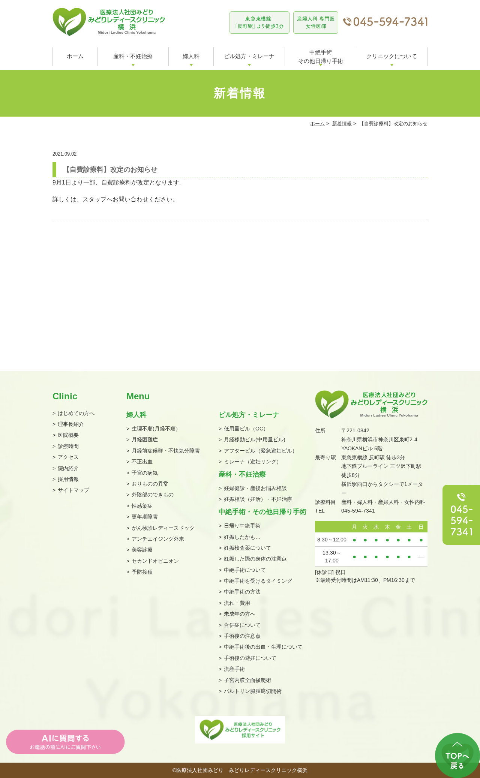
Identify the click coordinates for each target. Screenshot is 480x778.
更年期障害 (145, 517)
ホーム (75, 56)
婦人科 (191, 56)
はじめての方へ (76, 413)
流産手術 (234, 669)
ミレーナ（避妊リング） (253, 462)
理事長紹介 (71, 424)
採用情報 (68, 479)
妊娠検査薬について (247, 548)
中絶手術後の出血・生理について (263, 647)
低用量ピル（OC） (246, 429)
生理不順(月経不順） (156, 429)
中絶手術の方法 (242, 592)
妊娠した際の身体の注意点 (255, 559)
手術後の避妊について (250, 658)
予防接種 (142, 572)
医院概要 (68, 435)
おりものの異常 (150, 484)
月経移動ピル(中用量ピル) (254, 439)
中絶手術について (245, 570)
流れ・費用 (237, 603)
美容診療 (142, 550)
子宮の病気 (145, 473)
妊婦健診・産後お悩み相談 (255, 488)
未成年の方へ (239, 614)
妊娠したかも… (242, 537)
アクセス (68, 457)
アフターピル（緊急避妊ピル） (260, 451)
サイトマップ (73, 490)
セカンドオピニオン (155, 561)
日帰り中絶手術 (242, 526)
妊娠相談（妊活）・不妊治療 (258, 499)
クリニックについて (391, 56)
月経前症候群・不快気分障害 (166, 451)
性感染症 (142, 506)
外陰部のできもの (153, 495)
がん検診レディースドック (163, 528)
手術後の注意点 (242, 636)
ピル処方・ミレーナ (249, 56)
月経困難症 (145, 439)
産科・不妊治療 (133, 56)
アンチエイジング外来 (158, 539)
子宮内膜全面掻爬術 (247, 680)
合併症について (242, 625)
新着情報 (342, 123)
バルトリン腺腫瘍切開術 (253, 691)
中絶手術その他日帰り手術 (320, 56)
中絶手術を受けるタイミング (258, 581)
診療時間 (68, 446)
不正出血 (142, 462)
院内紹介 (68, 468)
